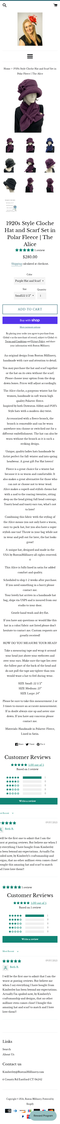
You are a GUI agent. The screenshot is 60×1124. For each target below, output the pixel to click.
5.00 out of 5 (36, 765)
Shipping (16, 264)
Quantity (41, 289)
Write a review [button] (30, 939)
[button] (24, 250)
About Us (8, 1054)
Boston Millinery (33, 1099)
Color (29, 274)
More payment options (30, 327)
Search (6, 1049)
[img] (11, 961)
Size (24, 289)
